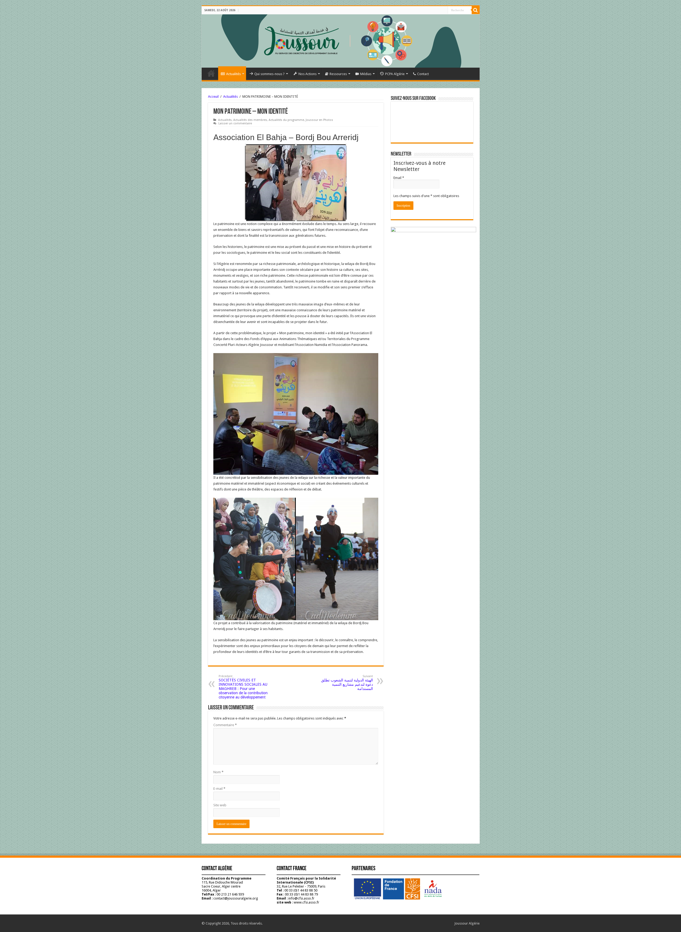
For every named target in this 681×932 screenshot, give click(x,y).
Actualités (233, 74)
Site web (219, 805)
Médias (365, 74)
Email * (398, 178)
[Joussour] (341, 41)
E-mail (219, 789)
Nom (218, 772)
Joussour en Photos (319, 120)
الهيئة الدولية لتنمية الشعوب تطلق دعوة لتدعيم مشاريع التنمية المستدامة (347, 683)
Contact (423, 74)
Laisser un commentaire (235, 123)
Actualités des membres (250, 120)
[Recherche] (476, 10)
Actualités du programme (286, 120)
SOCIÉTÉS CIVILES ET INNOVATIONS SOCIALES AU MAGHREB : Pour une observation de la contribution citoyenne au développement (243, 687)
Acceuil (213, 97)
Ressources (338, 74)
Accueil (211, 73)
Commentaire (225, 725)
